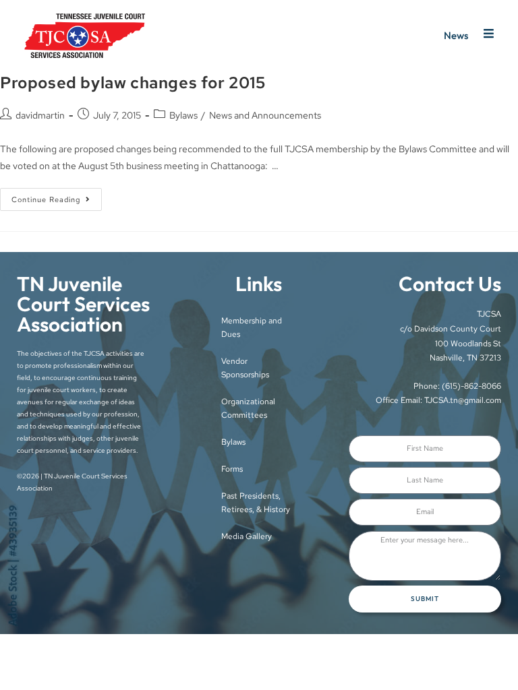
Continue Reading (56, 196)
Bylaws (183, 115)
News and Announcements (265, 115)
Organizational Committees (248, 408)
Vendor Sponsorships (245, 368)
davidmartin (40, 115)
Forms (232, 469)
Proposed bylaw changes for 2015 (133, 82)
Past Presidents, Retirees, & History (255, 503)
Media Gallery (246, 536)
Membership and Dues (251, 327)
